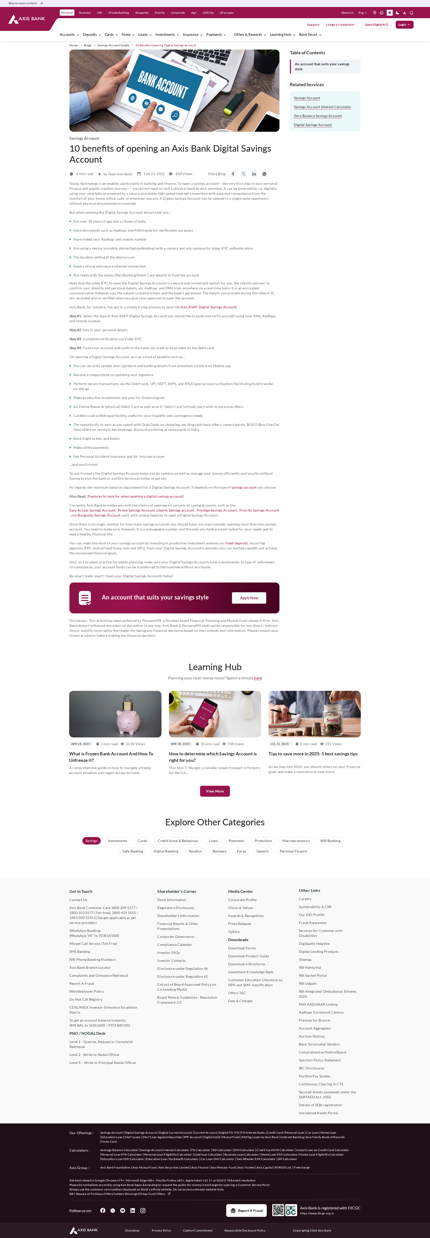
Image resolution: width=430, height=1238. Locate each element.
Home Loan (328, 1132)
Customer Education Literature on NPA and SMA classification (255, 982)
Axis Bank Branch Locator (90, 967)
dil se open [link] (227, 12)
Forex (126, 35)
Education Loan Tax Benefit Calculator (172, 1159)
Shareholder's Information (178, 915)
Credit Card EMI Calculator (275, 1150)
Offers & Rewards (248, 35)
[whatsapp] (382, 13)
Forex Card (109, 1141)
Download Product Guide (248, 956)
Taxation (195, 851)
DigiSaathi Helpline (314, 943)
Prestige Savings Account (217, 510)
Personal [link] (67, 12)
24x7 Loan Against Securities (162, 1137)
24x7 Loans (132, 1137)
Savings (92, 841)
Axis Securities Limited (174, 1167)
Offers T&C (237, 993)
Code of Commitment (198, 1230)
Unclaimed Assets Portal (318, 1113)
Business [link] (85, 12)
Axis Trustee (246, 1167)
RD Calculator (222, 1150)
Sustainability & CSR (315, 907)
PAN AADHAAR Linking (318, 1004)
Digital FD (226, 1132)
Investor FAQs (168, 952)
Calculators (78, 1150)
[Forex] (133, 34)
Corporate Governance (175, 936)
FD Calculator (201, 1150)
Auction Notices (312, 1036)
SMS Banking (79, 951)
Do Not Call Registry (86, 999)
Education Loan (112, 1137)
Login (402, 24)
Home (73, 45)
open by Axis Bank (266, 1137)
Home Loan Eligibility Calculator (322, 1154)
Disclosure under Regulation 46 (182, 968)
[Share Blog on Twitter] (243, 174)
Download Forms (242, 948)
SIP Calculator (287, 1159)
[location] (375, 13)
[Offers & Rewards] (265, 34)
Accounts (67, 35)
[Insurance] (201, 34)
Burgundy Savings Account (99, 515)
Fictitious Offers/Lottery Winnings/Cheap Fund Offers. (128, 1194)
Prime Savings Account (136, 510)
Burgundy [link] (142, 12)
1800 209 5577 (123, 908)
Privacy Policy (161, 1230)
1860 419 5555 (124, 913)
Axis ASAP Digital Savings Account (208, 307)
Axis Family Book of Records (325, 1137)
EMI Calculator (244, 1150)
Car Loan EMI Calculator (217, 1159)
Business (219, 851)
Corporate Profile (242, 900)
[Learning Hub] (294, 34)
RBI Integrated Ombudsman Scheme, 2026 (328, 993)
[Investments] (178, 34)
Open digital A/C (376, 24)
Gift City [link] (208, 12)
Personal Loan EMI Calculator (121, 1154)
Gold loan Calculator (208, 1154)
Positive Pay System (315, 1076)
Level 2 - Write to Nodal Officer (94, 1054)
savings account (244, 487)
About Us (347, 12)
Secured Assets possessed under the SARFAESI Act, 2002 (327, 1094)
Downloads (238, 939)
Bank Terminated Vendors (319, 1044)
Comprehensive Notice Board (322, 1052)
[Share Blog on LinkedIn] (254, 174)
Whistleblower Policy (86, 991)
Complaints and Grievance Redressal (98, 975)
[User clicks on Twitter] (113, 1211)
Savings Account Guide (113, 45)
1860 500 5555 (81, 917)
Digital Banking (166, 851)
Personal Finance (293, 851)
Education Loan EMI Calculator (122, 1159)
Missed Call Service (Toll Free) (93, 943)
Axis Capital (265, 1167)
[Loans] (151, 34)
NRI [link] (99, 12)
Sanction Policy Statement (320, 1060)
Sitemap (305, 959)
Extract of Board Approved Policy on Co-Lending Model (186, 986)
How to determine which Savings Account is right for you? (213, 757)
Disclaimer (132, 1230)
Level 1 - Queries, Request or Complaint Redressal (101, 1044)
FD (237, 1132)
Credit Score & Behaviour (178, 841)
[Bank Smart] (320, 34)
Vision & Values (240, 908)
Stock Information (171, 900)
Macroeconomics (296, 841)
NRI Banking (330, 841)
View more (215, 791)
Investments (165, 35)
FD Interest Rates (253, 1132)
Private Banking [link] (118, 12)
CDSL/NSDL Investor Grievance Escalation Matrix (103, 1009)
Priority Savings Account (259, 510)
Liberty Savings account (175, 510)
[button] (364, 12)
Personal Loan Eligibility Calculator (168, 1154)
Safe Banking (133, 851)
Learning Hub (280, 35)
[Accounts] (78, 34)
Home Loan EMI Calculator (279, 1154)
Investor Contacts (171, 960)
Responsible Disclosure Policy (245, 1230)
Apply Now (249, 598)
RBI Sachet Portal (313, 975)
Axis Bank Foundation (115, 1167)
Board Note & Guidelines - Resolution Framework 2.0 (187, 999)
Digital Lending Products (319, 951)
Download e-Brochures (247, 964)
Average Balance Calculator (119, 1150)
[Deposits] (100, 34)
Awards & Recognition (246, 915)
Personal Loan (294, 1132)
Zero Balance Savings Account (318, 116)
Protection (263, 841)
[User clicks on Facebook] (103, 1211)
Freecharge (302, 1167)
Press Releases (239, 923)
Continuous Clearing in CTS (321, 1084)
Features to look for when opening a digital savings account (135, 496)
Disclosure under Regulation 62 (182, 976)
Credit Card (275, 1132)
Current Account (205, 1132)
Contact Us (78, 900)
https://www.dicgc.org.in (317, 1213)
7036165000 (109, 935)
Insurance (190, 35)
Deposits (90, 35)
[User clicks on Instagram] (143, 1211)
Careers (305, 899)
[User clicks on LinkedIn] (133, 1211)
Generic (263, 851)
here (258, 677)
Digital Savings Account (313, 125)
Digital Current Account (175, 1132)
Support (313, 24)
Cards (109, 35)
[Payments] (225, 34)
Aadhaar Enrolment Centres (321, 1012)
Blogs (88, 45)
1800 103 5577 (81, 913)
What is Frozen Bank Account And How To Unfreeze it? (111, 757)
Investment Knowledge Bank (250, 972)
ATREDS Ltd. (283, 1167)
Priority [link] (160, 12)
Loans (143, 35)
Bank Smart (308, 35)
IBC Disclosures (311, 1068)
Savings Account (307, 98)
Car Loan (312, 1132)
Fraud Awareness (313, 922)
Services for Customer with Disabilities (320, 933)
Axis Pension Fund (223, 1167)
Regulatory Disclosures (175, 908)
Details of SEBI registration (320, 1105)
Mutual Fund (231, 1137)
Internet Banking (292, 1137)
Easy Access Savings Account (92, 510)
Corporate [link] (178, 12)
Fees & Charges (240, 1001)
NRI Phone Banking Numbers (92, 959)
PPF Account (193, 1137)
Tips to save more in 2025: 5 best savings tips (313, 753)
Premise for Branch (314, 1020)
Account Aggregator (315, 1028)
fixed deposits (237, 543)
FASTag (247, 1137)
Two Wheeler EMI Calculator (256, 1159)
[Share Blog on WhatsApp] (264, 174)
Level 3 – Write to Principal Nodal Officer (102, 1062)
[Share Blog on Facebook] (233, 174)
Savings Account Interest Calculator (322, 107)
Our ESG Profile (311, 914)
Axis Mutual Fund (144, 1167)
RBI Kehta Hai (310, 967)
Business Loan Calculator (241, 1154)
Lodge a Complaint (340, 24)
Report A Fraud (81, 983)
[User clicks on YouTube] (123, 1211)
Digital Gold (212, 1137)
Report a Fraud (250, 1210)
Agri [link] (194, 12)
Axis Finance (200, 1167)
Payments (214, 35)
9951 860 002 (119, 1025)
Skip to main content (23, 3)
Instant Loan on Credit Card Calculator (322, 1150)
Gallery (234, 931)
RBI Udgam (308, 983)
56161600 (97, 1025)
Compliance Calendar (174, 944)
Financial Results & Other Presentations (177, 926)
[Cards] (117, 34)
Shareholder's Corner (177, 891)
